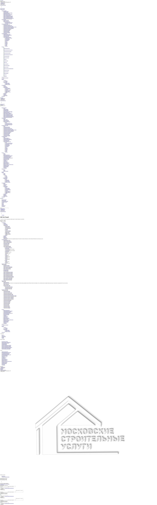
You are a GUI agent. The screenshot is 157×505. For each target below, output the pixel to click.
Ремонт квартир (4, 10)
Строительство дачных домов (8, 25)
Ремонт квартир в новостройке (8, 111)
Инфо (3, 79)
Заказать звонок (2, 8)
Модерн (6, 149)
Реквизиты (5, 195)
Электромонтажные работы (7, 51)
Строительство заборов (7, 135)
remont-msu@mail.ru (3, 100)
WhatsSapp (1, 368)
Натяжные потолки (6, 70)
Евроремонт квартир (6, 13)
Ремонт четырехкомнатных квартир (9, 116)
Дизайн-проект (7, 180)
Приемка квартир (6, 71)
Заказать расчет (2, 9)
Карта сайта (2, 484)
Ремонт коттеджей (6, 20)
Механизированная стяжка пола (8, 54)
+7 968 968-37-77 (2, 3)
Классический (7, 38)
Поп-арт (6, 262)
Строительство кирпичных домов (8, 26)
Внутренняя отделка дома (8, 22)
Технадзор (5, 167)
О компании (3, 85)
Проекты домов (7, 83)
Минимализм (7, 40)
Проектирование (6, 73)
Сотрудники (5, 86)
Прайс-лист (3, 476)
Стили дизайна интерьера (7, 37)
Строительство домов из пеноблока (9, 28)
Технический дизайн (6, 35)
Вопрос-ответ (5, 95)
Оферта (6, 92)
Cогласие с (7, 496)
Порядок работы (7, 88)
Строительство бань (6, 31)
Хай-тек (6, 43)
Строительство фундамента (7, 29)
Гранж (6, 45)
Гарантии (6, 89)
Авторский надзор (6, 36)
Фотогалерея (5, 82)
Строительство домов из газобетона (9, 27)
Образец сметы (7, 91)
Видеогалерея (5, 81)
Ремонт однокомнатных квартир (8, 114)
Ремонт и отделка (7, 84)
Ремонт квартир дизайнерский (8, 14)
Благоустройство (6, 162)
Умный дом (5, 62)
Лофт (6, 41)
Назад (4, 108)
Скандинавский (7, 39)
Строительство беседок (7, 24)
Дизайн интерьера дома (7, 34)
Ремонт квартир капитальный (8, 117)
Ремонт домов (4, 19)
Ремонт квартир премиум (7, 15)
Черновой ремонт (6, 11)
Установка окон (4, 357)
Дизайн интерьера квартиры (8, 139)
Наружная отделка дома (8, 23)
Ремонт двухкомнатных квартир (8, 16)
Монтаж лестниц (4, 360)
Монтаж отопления (6, 57)
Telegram (1, 369)
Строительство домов (5, 125)
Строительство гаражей (7, 301)
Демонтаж (5, 59)
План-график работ (8, 189)
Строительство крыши (7, 30)
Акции (3, 78)
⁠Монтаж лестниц (6, 163)
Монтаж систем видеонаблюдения (8, 68)
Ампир (6, 44)
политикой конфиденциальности (9, 496)
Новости (5, 194)
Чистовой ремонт (6, 12)
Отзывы (5, 185)
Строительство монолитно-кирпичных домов (10, 295)
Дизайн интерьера (4, 33)
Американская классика (8, 247)
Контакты (3, 96)
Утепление (5, 76)
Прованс (6, 42)
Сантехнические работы (7, 157)
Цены (3, 77)
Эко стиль (6, 252)
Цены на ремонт (6, 171)
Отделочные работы (6, 56)
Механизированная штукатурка (8, 155)
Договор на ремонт (8, 90)
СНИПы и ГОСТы (7, 192)
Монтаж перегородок (7, 48)
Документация (6, 87)
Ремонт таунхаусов (6, 283)
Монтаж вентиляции (6, 65)
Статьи (6, 176)
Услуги (3, 152)
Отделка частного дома (7, 21)
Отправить (2, 504)
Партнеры (5, 93)
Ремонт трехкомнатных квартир (8, 17)
